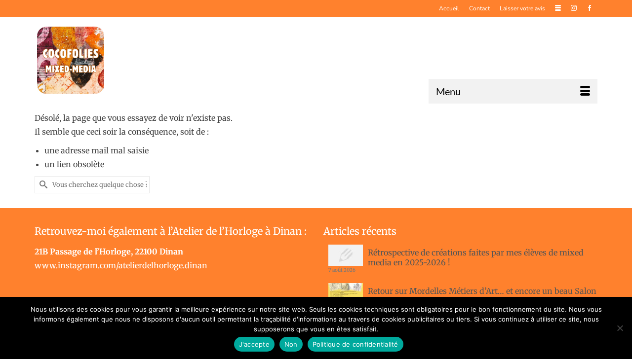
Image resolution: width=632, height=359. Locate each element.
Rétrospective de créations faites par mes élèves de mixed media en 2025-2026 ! (476, 257)
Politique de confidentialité (355, 344)
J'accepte (254, 344)
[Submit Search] (42, 184)
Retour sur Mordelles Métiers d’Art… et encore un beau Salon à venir (482, 296)
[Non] (620, 328)
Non (291, 344)
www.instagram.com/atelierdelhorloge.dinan (121, 265)
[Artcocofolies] (70, 60)
